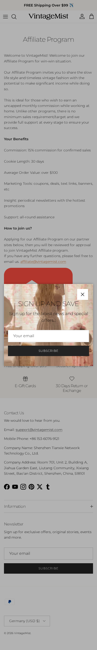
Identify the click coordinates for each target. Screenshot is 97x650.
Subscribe (48, 351)
